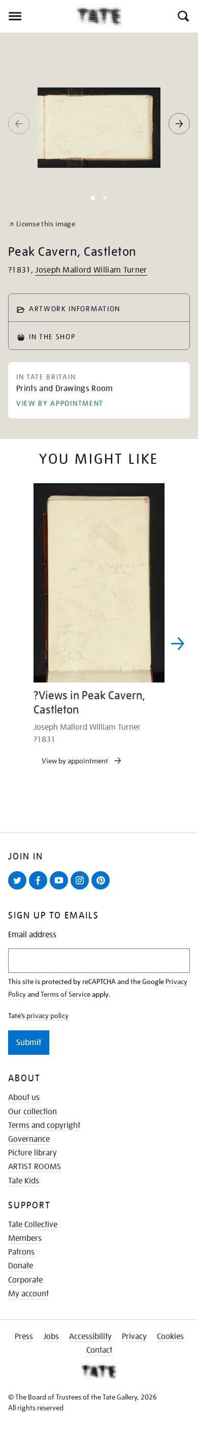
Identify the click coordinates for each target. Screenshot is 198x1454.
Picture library (32, 1153)
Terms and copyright (44, 1125)
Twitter (19, 888)
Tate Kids (23, 1181)
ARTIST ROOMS (34, 1167)
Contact (99, 1350)
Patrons (21, 1252)
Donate (20, 1266)
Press (24, 1336)
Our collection (32, 1112)
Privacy (134, 1336)
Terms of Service (65, 994)
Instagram (82, 888)
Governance (29, 1139)
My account (28, 1294)
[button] (182, 16)
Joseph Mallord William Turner (91, 270)
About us (24, 1097)
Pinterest (102, 888)
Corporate (25, 1280)
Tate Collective (32, 1225)
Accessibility (90, 1336)
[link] (42, 224)
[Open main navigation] (38, 16)
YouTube (61, 888)
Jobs (51, 1336)
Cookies (170, 1336)
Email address (32, 935)
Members (25, 1238)
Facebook (40, 888)
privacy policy (47, 1015)
